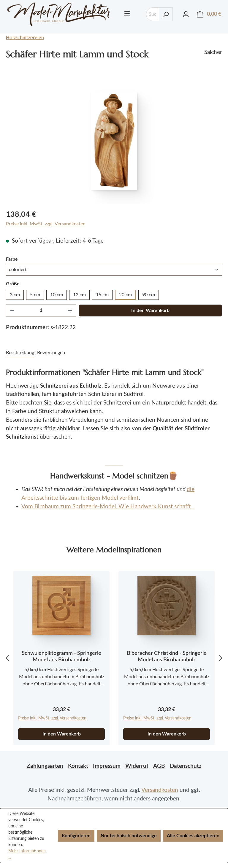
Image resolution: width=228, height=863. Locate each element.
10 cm (56, 294)
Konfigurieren (76, 835)
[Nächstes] (220, 658)
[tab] (20, 353)
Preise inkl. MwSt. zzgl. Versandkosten (46, 224)
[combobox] (152, 14)
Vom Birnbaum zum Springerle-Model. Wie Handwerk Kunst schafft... (107, 506)
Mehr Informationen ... (27, 854)
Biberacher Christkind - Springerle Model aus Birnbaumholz (167, 657)
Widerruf (136, 766)
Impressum (107, 766)
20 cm (125, 294)
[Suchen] (166, 14)
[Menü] (127, 13)
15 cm (102, 294)
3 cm (15, 294)
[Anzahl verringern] (12, 310)
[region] (114, 140)
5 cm (35, 294)
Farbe (12, 259)
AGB (159, 766)
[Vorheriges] (7, 658)
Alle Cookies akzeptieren (193, 835)
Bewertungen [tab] (51, 352)
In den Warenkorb (150, 310)
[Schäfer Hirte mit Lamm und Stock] (114, 141)
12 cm (79, 294)
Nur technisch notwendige (129, 835)
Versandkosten (159, 790)
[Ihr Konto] (186, 14)
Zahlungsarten (45, 766)
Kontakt (78, 766)
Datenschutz (186, 766)
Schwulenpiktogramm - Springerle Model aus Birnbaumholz (61, 657)
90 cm (148, 294)
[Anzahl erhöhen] (70, 310)
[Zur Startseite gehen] (58, 14)
